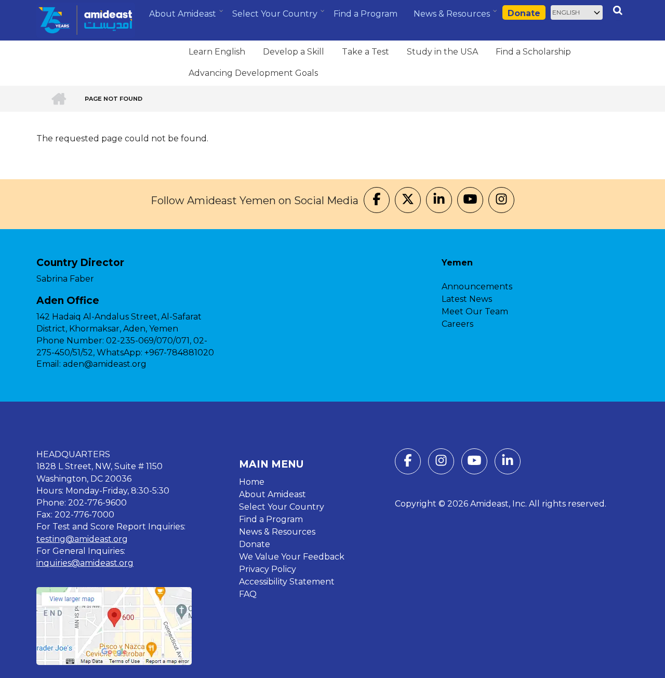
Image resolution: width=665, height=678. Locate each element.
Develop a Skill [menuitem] (293, 52)
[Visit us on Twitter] (407, 200)
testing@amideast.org (82, 539)
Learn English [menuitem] (217, 52)
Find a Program (271, 519)
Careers (457, 324)
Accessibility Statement (287, 582)
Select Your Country (281, 507)
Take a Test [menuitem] (365, 52)
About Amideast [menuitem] (184, 17)
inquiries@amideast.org (85, 563)
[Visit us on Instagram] (501, 200)
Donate (524, 13)
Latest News (467, 299)
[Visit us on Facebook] (376, 200)
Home (251, 482)
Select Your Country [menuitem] (276, 17)
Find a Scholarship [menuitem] (533, 52)
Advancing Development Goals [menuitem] (253, 73)
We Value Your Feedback (291, 557)
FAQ (248, 594)
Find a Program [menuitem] (365, 14)
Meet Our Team (475, 311)
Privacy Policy (267, 569)
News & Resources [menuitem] (453, 17)
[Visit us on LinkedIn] (439, 200)
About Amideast (272, 494)
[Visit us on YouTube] (470, 200)
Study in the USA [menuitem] (442, 52)
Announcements (477, 286)
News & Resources (277, 532)
